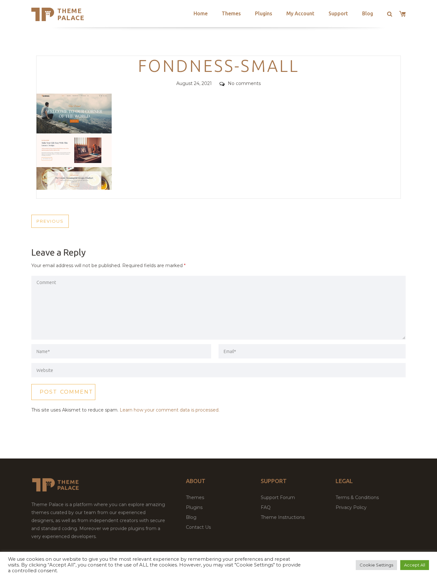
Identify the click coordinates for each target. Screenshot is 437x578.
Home (201, 13)
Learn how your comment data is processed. (169, 410)
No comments (244, 83)
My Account (300, 13)
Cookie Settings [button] (376, 564)
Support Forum (278, 497)
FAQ (266, 507)
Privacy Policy (351, 507)
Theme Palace (70, 14)
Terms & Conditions (357, 497)
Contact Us (198, 527)
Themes (231, 13)
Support (338, 13)
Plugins (263, 13)
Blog (367, 13)
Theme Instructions (283, 517)
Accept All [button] (414, 564)
